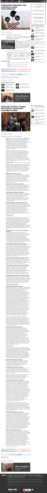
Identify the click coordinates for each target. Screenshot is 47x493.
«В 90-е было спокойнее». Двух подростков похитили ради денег (40, 33)
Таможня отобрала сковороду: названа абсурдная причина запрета (40, 50)
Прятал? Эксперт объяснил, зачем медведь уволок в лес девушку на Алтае (40, 107)
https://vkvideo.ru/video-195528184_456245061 (21, 162)
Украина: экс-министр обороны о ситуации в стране (39, 56)
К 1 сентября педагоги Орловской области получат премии (38, 21)
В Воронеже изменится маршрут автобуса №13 (17, 66)
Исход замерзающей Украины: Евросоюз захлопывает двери (39, 53)
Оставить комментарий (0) (23, 70)
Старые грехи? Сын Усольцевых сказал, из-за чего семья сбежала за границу (40, 114)
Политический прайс (10, 477)
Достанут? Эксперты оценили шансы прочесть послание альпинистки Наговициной (40, 42)
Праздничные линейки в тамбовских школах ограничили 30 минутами (38, 14)
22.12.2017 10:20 (3, 3)
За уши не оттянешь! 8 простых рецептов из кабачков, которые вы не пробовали (40, 36)
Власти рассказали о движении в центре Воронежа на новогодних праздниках (10, 90)
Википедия (2, 30)
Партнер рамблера (20, 489)
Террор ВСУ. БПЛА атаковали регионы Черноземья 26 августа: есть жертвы (38, 7)
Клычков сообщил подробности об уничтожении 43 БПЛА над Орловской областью (38, 18)
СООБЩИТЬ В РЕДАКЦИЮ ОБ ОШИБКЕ (20, 477)
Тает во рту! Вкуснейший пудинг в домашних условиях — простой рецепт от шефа (40, 117)
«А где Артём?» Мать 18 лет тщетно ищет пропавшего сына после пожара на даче (40, 27)
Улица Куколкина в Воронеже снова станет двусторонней (24, 84)
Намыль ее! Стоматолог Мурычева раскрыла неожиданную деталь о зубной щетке (40, 120)
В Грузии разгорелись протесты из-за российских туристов (40, 59)
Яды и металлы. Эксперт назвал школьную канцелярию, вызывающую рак (39, 39)
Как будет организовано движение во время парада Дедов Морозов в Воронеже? (10, 84)
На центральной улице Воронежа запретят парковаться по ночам (24, 87)
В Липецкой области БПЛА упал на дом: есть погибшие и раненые (38, 10)
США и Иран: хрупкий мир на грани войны (40, 47)
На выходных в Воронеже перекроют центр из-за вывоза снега (9, 87)
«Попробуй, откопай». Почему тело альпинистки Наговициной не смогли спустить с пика (40, 30)
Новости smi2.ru (4, 102)
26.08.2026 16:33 (3, 105)
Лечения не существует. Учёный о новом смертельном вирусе (40, 110)
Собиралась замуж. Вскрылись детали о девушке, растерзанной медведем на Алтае (39, 123)
